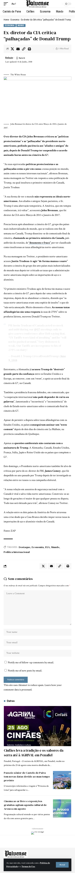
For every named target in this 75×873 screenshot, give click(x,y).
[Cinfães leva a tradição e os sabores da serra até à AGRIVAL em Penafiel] (37, 726)
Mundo (21, 25)
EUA (47, 547)
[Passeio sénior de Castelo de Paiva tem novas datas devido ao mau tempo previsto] (62, 780)
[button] (62, 865)
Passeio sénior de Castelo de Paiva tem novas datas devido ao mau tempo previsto (27, 776)
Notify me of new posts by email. (25, 670)
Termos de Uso (28, 866)
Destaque (24, 547)
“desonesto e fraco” (40, 242)
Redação (9, 57)
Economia (15, 19)
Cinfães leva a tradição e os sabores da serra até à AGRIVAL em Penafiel (33, 753)
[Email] (18, 49)
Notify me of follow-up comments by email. (31, 662)
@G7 (37, 329)
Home (6, 19)
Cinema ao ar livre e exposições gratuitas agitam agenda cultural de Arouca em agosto (25, 805)
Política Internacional (17, 552)
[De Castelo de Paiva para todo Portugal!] (37, 4)
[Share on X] (12, 49)
